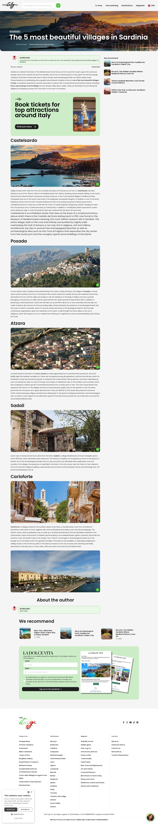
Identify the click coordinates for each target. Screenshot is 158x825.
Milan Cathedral (25, 752)
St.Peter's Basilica (26, 745)
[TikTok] (133, 722)
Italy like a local (87, 741)
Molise (52, 776)
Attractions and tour (89, 752)
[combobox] (28, 792)
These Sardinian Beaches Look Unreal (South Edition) (127, 82)
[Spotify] (137, 722)
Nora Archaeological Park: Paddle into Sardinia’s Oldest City (128, 63)
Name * (27, 661)
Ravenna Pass (24, 785)
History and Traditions (90, 786)
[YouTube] (130, 722)
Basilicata (54, 745)
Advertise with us (118, 745)
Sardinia (53, 786)
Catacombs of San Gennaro (30, 782)
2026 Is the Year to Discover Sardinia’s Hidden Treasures (128, 91)
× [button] (31, 792)
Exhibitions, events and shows (92, 783)
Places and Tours (87, 779)
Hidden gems (86, 745)
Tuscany (53, 793)
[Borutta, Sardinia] (106, 634)
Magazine (140, 5)
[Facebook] (123, 722)
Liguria (53, 765)
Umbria (53, 800)
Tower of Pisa (24, 755)
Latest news (85, 762)
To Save (98, 5)
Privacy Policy (56, 820)
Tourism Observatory (119, 755)
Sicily (52, 789)
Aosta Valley (55, 803)
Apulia (52, 783)
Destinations (127, 5)
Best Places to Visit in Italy (91, 776)
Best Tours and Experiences (91, 765)
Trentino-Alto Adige (58, 796)
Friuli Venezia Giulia (58, 758)
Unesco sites (86, 755)
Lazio (52, 762)
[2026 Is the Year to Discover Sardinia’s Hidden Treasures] (107, 91)
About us (115, 741)
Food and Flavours (88, 772)
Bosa (47, 210)
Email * (28, 668)
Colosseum (23, 748)
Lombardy (54, 769)
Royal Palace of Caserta (28, 762)
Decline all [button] (25, 809)
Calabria (53, 748)
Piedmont (54, 779)
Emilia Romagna (56, 755)
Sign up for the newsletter (49, 689)
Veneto (53, 807)
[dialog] (18, 806)
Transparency (102, 820)
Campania (54, 752)
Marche (53, 772)
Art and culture (87, 769)
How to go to (86, 748)
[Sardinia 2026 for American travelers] (25, 633)
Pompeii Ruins (24, 741)
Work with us (116, 752)
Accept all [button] (11, 809)
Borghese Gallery (26, 758)
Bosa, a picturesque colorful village (25, 86)
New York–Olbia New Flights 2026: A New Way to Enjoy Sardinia (44, 632)
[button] (18, 814)
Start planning (112, 5)
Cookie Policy (69, 820)
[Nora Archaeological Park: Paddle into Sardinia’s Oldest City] (107, 63)
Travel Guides (86, 758)
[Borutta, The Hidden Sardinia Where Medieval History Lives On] (107, 72)
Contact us (115, 748)
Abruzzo (53, 741)
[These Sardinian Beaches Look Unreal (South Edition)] (107, 81)
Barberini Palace (25, 765)
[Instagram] (127, 722)
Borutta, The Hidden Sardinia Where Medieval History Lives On (127, 72)
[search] (58, 5)
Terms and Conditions (85, 820)
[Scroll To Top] (154, 822)
